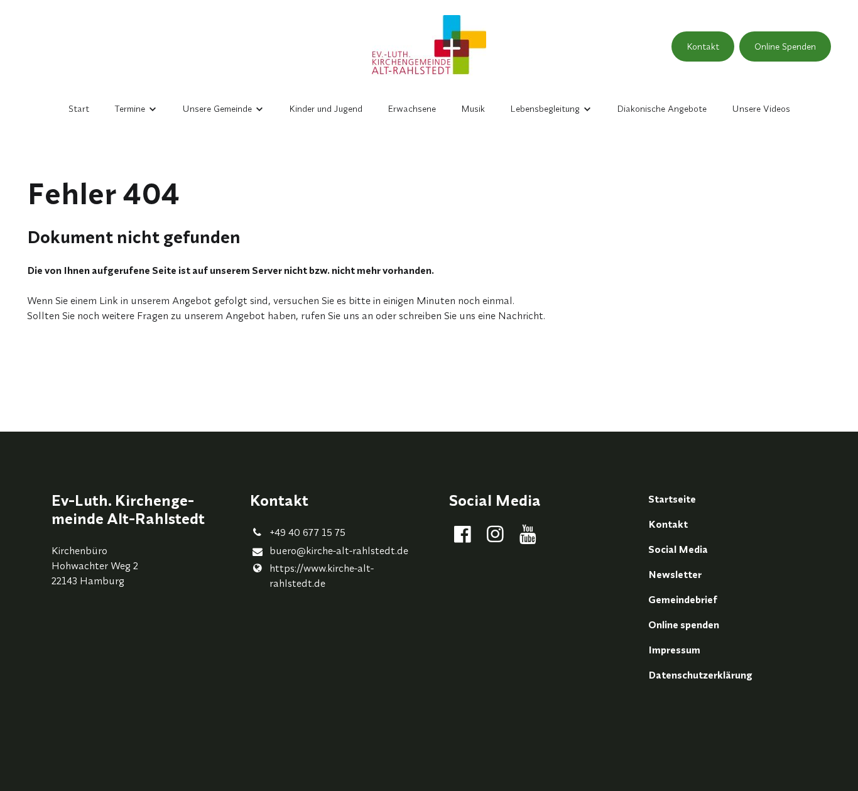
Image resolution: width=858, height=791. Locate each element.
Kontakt (703, 46)
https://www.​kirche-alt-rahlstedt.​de (321, 575)
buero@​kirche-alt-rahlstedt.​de (338, 550)
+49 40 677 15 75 (307, 532)
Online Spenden (785, 46)
